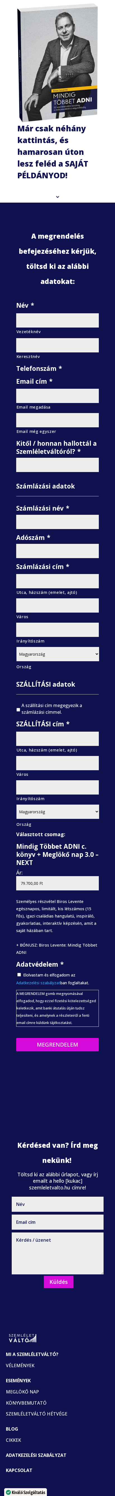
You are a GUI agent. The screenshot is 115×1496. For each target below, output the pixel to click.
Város (22, 616)
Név (25, 305)
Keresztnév (28, 356)
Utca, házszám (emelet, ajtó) (46, 592)
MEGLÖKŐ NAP (22, 1392)
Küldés (58, 1282)
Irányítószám (30, 641)
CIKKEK (13, 1440)
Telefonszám (39, 368)
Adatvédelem (40, 964)
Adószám (33, 538)
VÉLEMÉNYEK (20, 1365)
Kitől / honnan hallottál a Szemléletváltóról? (56, 447)
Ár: (19, 872)
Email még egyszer (36, 431)
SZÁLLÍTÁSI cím (43, 724)
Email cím (34, 381)
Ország (24, 666)
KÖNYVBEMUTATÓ (26, 1403)
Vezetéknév (28, 331)
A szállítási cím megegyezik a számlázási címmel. (51, 708)
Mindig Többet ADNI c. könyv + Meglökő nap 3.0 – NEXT (57, 854)
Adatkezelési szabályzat (38, 982)
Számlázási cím (42, 567)
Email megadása (33, 407)
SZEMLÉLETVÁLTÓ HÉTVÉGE (36, 1414)
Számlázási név (42, 508)
